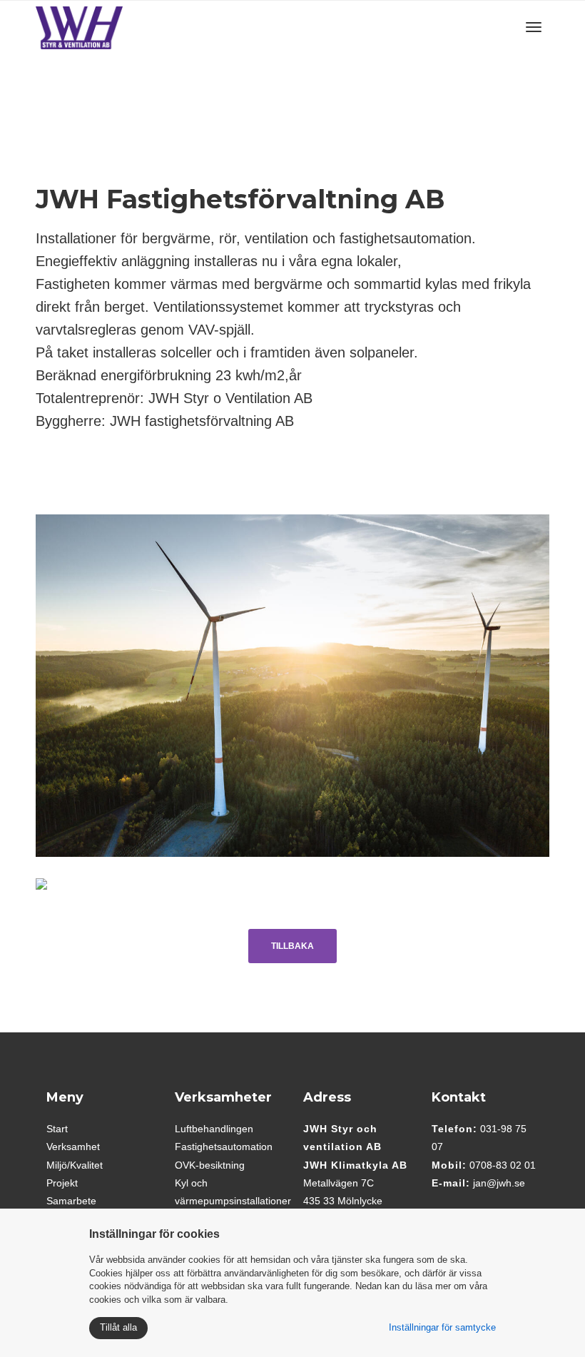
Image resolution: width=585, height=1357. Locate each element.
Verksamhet (73, 1146)
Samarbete (71, 1200)
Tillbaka (292, 946)
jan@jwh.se (499, 1183)
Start (57, 1128)
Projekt (62, 1183)
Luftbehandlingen (214, 1128)
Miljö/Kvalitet (74, 1165)
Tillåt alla (118, 1327)
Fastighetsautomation (224, 1146)
